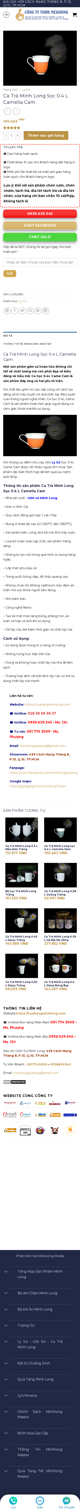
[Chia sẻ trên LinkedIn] (45, 310)
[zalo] (40, 1500)
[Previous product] (16, 111)
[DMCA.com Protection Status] (14, 1082)
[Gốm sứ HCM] (40, 1115)
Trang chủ (10, 89)
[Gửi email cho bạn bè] (30, 310)
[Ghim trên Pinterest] (37, 310)
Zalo (40, 1507)
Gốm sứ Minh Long (42, 498)
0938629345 (60, 1064)
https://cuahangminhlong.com (47, 704)
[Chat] (66, 1500)
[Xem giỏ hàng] (75, 14)
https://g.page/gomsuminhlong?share (38, 786)
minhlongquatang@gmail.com (42, 746)
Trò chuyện (66, 1507)
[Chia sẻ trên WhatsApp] (7, 310)
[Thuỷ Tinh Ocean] (25, 1114)
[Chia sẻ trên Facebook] (14, 310)
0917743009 (36, 1064)
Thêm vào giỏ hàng (46, 135)
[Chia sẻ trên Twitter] (22, 310)
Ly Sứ (26, 89)
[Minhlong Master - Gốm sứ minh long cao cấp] (41, 14)
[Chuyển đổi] (6, 1272)
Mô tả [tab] (7, 335)
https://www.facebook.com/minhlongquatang (44, 773)
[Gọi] (13, 1500)
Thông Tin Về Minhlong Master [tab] (27, 343)
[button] (6, 15)
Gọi (13, 1507)
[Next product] (7, 111)
